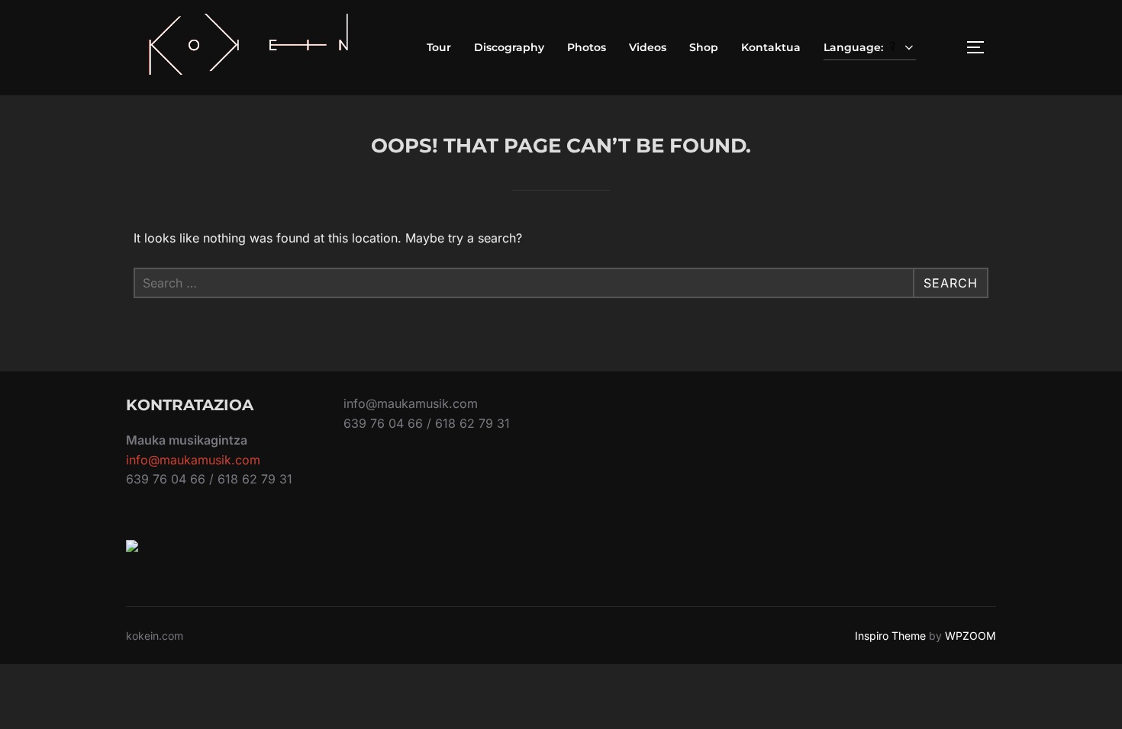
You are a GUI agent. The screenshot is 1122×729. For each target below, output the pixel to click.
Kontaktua (771, 47)
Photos (586, 47)
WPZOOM (970, 635)
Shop (703, 47)
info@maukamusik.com (193, 459)
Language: (855, 47)
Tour (439, 47)
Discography (509, 47)
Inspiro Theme (890, 635)
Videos (647, 47)
